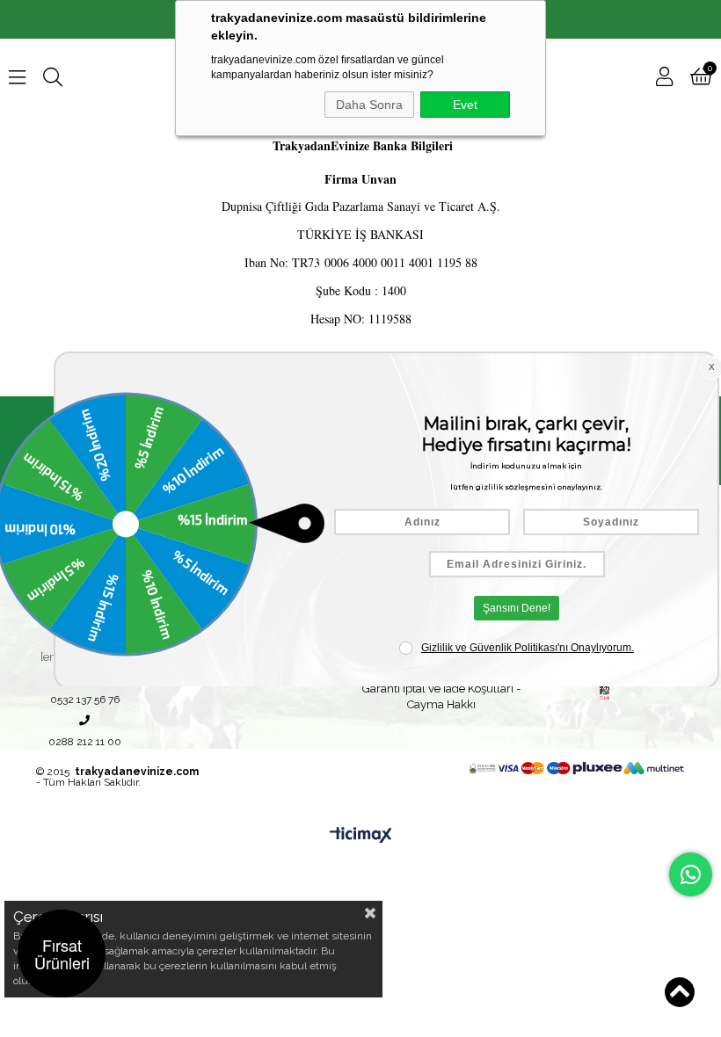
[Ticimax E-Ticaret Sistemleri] (361, 836)
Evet (465, 105)
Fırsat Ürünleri (62, 953)
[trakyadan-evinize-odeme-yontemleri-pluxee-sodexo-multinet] (577, 768)
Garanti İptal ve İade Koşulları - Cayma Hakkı (441, 696)
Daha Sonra (369, 105)
